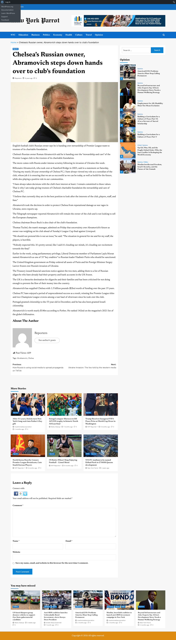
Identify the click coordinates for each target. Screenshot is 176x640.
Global (139, 145)
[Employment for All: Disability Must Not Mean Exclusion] (128, 103)
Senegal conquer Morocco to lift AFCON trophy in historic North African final (63, 421)
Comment (18, 505)
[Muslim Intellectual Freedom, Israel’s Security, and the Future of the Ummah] (128, 165)
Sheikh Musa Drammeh (54, 623)
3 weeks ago (31, 623)
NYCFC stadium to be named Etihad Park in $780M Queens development (99, 462)
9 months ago (105, 427)
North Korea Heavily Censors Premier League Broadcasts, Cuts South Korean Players (27, 462)
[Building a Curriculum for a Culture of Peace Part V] (128, 134)
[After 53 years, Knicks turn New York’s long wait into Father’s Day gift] (28, 404)
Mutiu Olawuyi (55, 427)
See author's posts (47, 340)
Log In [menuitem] (7, 2)
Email (69, 541)
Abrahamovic (22, 358)
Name (16, 541)
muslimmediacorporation (23, 427)
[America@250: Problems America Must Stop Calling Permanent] (128, 72)
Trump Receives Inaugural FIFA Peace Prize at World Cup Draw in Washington (100, 421)
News (54, 606)
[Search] (163, 35)
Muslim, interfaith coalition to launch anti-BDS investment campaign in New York (119, 615)
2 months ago (19, 429)
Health (68, 35)
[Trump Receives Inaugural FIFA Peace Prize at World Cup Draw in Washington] (100, 404)
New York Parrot (92, 468)
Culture (78, 35)
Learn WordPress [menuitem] (8, 13)
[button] (16, 493)
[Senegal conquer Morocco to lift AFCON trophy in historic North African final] (64, 404)
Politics (46, 35)
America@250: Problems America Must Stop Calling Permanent (148, 73)
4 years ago (29, 78)
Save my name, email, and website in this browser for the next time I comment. (51, 563)
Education (23, 35)
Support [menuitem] (4, 17)
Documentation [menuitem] (7, 10)
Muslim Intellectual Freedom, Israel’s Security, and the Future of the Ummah (149, 167)
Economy (57, 35)
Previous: (38, 367)
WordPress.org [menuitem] (7, 7)
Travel (89, 35)
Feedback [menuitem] (5, 20)
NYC (13, 35)
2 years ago (105, 468)
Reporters (18, 78)
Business (35, 35)
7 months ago (68, 427)
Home (13, 42)
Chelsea (31, 358)
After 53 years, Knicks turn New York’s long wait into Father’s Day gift (27, 421)
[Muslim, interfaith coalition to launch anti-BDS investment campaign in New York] (119, 600)
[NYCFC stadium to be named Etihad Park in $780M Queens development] (100, 446)
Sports (15, 49)
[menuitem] (2, 2)
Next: (92, 366)
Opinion (99, 35)
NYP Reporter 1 (92, 427)
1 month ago (50, 625)
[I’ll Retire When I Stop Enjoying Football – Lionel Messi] (64, 446)
